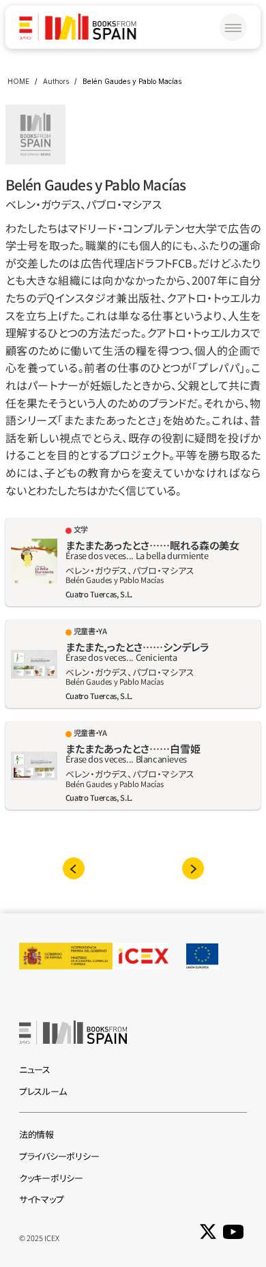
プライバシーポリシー (59, 1156)
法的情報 (36, 1134)
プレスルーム (42, 1091)
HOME (18, 81)
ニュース (34, 1069)
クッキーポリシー (51, 1177)
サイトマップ (41, 1199)
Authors (56, 81)
